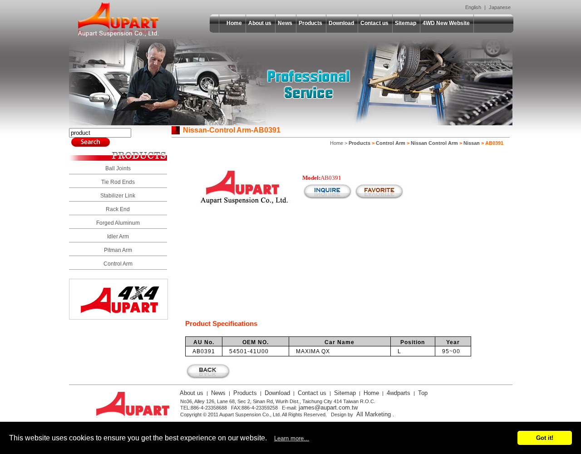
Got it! (544, 437)
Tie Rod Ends (118, 182)
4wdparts (398, 393)
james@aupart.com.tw (328, 407)
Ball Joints (118, 168)
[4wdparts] (118, 317)
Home (234, 23)
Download (341, 23)
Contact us (374, 23)
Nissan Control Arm (434, 143)
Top (423, 393)
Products (310, 23)
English (473, 7)
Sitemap (405, 23)
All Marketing (373, 414)
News (285, 23)
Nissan (471, 143)
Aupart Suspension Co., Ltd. (118, 19)
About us (259, 23)
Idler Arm (118, 236)
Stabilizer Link (117, 195)
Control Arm (118, 264)
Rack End (118, 209)
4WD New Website (446, 23)
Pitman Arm (118, 250)
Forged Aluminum (118, 223)
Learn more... (291, 438)
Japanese (500, 7)
